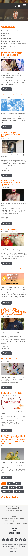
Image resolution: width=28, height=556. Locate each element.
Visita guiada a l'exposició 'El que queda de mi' (10, 183)
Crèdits (12, 547)
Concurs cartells (9, 46)
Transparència (14, 549)
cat (19, 1)
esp (22, 1)
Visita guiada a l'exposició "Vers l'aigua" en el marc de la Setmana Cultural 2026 (14, 311)
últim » (20, 491)
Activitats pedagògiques (11, 31)
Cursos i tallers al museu (11, 41)
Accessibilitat (19, 547)
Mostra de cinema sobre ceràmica (14, 44)
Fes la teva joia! (9, 358)
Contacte (14, 528)
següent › (8, 491)
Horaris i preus (14, 533)
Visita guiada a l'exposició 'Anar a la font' (12, 134)
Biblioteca (6, 36)
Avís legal (16, 545)
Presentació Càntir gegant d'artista (11, 54)
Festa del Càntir (8, 33)
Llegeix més (7, 89)
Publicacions (7, 49)
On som (14, 531)
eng (25, 1)
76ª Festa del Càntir (11, 94)
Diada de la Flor (9, 229)
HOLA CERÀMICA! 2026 (11, 393)
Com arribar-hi (14, 512)
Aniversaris (7, 38)
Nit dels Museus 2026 (12, 269)
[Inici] (14, 12)
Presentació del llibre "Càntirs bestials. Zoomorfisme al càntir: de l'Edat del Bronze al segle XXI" (13, 440)
